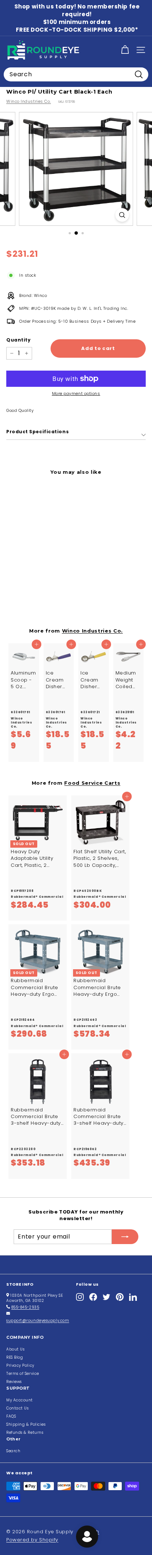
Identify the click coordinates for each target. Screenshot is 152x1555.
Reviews (14, 1381)
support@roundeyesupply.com (37, 1320)
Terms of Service (22, 1373)
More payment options (76, 393)
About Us (15, 1349)
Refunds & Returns (24, 1432)
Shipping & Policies (25, 1424)
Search (13, 1451)
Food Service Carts (92, 783)
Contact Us (17, 1408)
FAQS (11, 1416)
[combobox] (76, 74)
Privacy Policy (20, 1365)
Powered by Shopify (32, 1539)
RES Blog (14, 1357)
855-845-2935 (25, 1307)
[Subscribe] (125, 1236)
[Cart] (125, 50)
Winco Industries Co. (28, 101)
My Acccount (19, 1400)
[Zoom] (122, 215)
